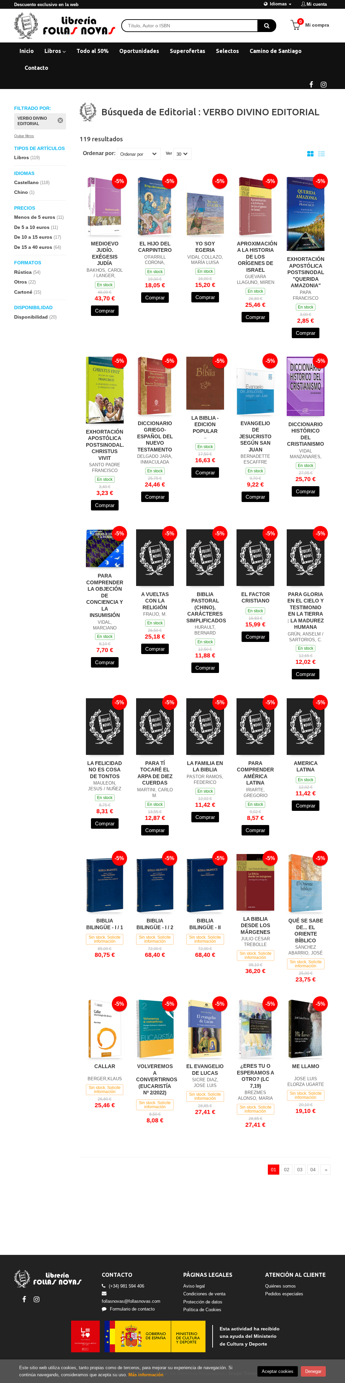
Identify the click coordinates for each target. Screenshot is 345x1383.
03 (300, 1169)
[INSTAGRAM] (323, 84)
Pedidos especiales (284, 1293)
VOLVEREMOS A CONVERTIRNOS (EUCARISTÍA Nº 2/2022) (156, 1079)
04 (313, 1169)
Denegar (313, 1371)
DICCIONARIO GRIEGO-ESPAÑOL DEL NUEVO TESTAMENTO (155, 436)
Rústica (27, 272)
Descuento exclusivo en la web (46, 4)
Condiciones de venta (204, 1293)
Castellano (32, 182)
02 (286, 1169)
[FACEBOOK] (311, 84)
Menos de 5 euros (39, 217)
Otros (25, 282)
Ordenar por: (99, 153)
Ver (169, 153)
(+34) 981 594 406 (126, 1286)
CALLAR (104, 1066)
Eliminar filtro (60, 120)
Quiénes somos (280, 1286)
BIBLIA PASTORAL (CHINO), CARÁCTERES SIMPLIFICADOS (206, 607)
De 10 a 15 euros (37, 237)
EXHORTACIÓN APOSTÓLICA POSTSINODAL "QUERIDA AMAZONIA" (305, 272)
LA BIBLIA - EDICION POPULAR (205, 424)
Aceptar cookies (277, 1371)
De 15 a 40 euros (37, 247)
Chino (24, 192)
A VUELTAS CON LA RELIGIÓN (155, 600)
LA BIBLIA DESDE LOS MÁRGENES (255, 925)
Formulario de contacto (132, 1309)
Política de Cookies (202, 1309)
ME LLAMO (305, 1066)
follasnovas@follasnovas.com (131, 1301)
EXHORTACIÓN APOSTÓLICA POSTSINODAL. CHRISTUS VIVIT (105, 445)
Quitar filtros (24, 136)
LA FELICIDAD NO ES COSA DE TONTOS (104, 769)
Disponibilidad (35, 317)
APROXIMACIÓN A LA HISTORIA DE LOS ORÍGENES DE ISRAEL (257, 257)
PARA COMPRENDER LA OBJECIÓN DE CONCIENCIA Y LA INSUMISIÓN (104, 595)
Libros (53, 51)
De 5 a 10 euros (36, 227)
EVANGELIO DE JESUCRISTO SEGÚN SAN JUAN (255, 436)
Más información (145, 1374)
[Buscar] (266, 25)
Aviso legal (194, 1286)
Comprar (105, 311)
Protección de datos (202, 1301)
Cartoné (27, 292)
